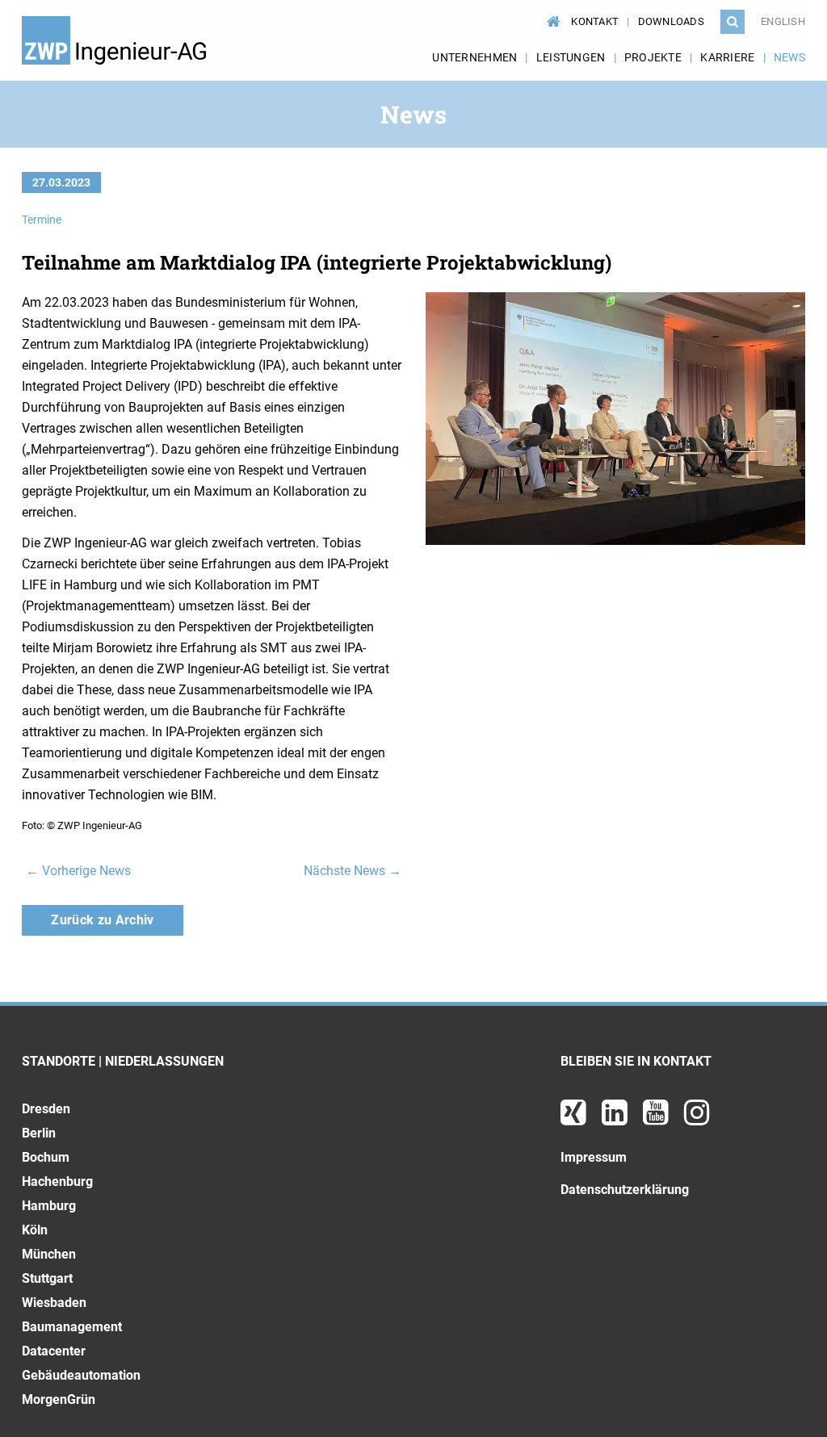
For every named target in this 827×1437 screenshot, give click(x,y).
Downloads (671, 21)
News (789, 57)
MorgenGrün (58, 1399)
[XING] (575, 1118)
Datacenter (54, 1351)
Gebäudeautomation (81, 1375)
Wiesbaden (54, 1302)
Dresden (46, 1109)
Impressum (593, 1157)
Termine (41, 219)
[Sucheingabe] (732, 22)
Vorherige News (78, 870)
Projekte (653, 57)
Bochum (45, 1157)
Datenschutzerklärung (624, 1189)
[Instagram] (697, 1118)
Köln (35, 1230)
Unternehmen (474, 57)
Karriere (727, 57)
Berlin (39, 1133)
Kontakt (595, 21)
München (49, 1254)
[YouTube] (657, 1118)
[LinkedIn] (616, 1118)
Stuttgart (47, 1278)
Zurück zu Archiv (102, 920)
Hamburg (49, 1205)
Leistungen (571, 57)
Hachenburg (57, 1181)
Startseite (551, 13)
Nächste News (352, 870)
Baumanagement (72, 1326)
